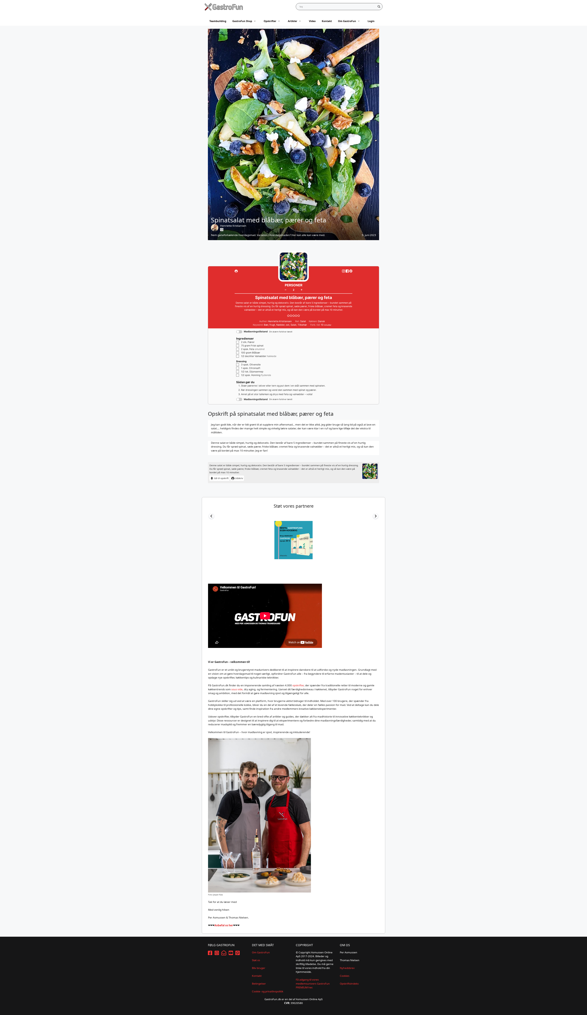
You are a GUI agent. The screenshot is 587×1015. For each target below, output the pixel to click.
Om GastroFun (347, 21)
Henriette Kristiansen (233, 225)
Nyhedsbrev (347, 968)
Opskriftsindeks (349, 983)
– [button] (285, 290)
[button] (350, 271)
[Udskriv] (236, 271)
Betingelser (259, 983)
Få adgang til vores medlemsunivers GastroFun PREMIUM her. (313, 983)
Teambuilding (217, 21)
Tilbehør (302, 324)
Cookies (344, 976)
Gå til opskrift (221, 478)
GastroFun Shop (242, 21)
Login (371, 21)
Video (312, 21)
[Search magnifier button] (379, 6)
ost (287, 324)
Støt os (256, 960)
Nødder (280, 324)
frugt (272, 324)
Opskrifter (270, 21)
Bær (266, 324)
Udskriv (238, 478)
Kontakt (327, 21)
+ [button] (302, 289)
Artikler (292, 21)
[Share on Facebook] (347, 271)
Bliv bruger (258, 968)
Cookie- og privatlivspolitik (267, 991)
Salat (293, 324)
